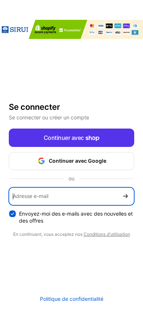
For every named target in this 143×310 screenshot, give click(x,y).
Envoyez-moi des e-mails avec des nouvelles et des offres (76, 217)
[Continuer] (125, 196)
